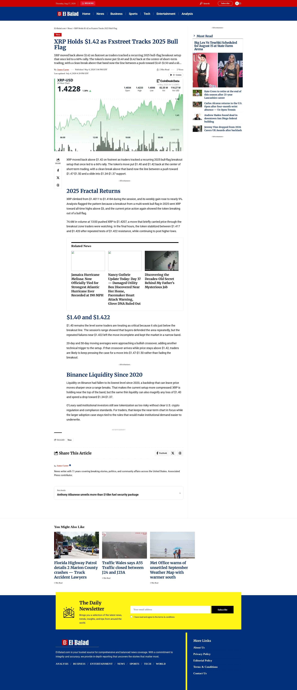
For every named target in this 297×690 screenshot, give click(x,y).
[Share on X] (58, 177)
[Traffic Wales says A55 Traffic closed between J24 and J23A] (124, 545)
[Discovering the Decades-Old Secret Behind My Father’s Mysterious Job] (162, 261)
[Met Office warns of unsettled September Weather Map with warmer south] (172, 545)
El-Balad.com (60, 28)
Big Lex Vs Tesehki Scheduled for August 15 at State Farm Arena (215, 46)
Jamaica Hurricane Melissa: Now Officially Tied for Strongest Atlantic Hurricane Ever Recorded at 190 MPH (87, 285)
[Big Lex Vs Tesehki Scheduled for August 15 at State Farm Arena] (218, 70)
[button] (204, 3)
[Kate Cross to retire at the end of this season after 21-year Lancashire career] (197, 93)
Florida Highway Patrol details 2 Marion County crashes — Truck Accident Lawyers (76, 570)
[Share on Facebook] (58, 170)
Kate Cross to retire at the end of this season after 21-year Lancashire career (222, 94)
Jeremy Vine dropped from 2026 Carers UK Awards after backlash (223, 129)
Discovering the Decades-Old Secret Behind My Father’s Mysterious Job (159, 281)
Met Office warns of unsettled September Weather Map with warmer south (169, 570)
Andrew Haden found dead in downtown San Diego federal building (220, 118)
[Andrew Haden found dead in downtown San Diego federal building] (197, 117)
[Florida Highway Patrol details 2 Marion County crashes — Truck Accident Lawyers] (76, 545)
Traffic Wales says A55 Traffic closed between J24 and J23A (123, 567)
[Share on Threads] (58, 185)
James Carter (63, 70)
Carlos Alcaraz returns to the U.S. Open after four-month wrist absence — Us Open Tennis (223, 106)
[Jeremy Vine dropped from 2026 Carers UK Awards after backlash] (197, 128)
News (70, 28)
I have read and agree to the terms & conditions (154, 617)
